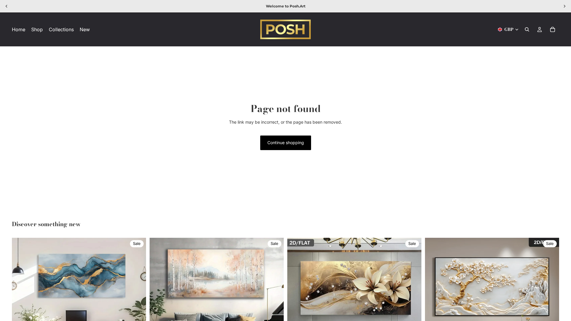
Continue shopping (285, 142)
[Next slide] (137, 304)
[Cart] (552, 29)
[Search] (527, 29)
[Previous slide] (21, 304)
